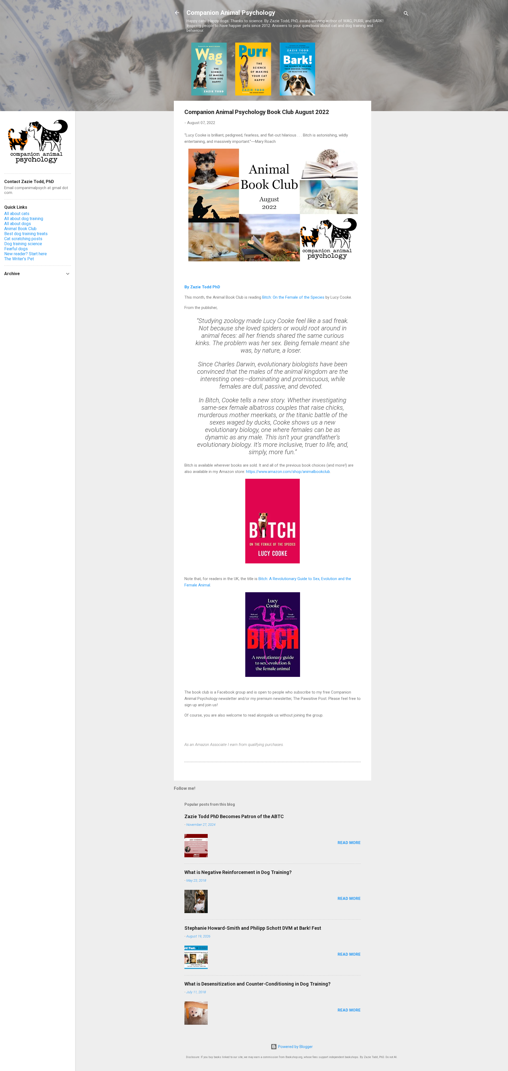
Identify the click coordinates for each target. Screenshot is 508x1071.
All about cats (16, 213)
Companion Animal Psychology (231, 12)
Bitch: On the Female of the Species (293, 297)
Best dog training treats (26, 233)
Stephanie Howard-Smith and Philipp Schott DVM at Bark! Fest (252, 928)
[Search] (406, 14)
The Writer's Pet (19, 258)
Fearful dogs (16, 248)
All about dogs (17, 223)
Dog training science (23, 243)
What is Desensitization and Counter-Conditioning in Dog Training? (257, 984)
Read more (349, 842)
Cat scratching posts (23, 238)
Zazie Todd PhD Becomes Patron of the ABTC (234, 816)
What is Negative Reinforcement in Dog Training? (238, 872)
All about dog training (23, 218)
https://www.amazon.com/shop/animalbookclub (288, 471)
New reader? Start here (25, 253)
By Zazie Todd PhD (202, 287)
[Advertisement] (392, 122)
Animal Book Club (20, 228)
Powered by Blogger (295, 1046)
